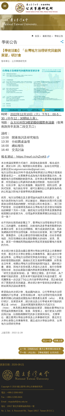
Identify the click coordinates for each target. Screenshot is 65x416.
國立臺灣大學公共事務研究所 (35, 8)
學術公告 (59, 36)
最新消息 (47, 36)
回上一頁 (47, 340)
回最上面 (58, 340)
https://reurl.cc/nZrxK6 (31, 156)
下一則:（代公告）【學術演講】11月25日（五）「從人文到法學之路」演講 (42, 352)
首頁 (37, 36)
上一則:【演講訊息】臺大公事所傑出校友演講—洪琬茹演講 (42, 349)
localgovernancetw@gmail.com (28, 169)
